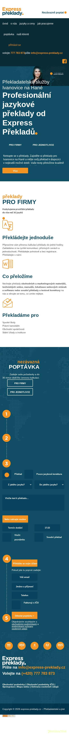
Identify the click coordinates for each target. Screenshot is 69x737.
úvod (5, 23)
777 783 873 (18, 53)
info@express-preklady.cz (47, 53)
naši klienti (23, 34)
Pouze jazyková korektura (49, 474)
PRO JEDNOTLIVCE (43, 145)
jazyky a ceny (27, 23)
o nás (14, 23)
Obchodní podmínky (13, 684)
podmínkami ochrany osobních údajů (22, 627)
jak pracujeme (45, 23)
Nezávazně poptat (53, 12)
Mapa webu (23, 686)
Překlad (18, 474)
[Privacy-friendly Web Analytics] (8, 715)
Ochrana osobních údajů (45, 686)
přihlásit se (15, 45)
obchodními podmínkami (24, 624)
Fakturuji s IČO (31, 603)
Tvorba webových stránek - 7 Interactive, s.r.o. (57, 731)
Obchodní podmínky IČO (40, 684)
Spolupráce (8, 686)
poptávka (9, 34)
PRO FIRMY (15, 145)
